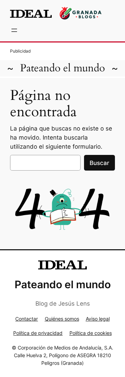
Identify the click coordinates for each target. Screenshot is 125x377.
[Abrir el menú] (14, 30)
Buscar (99, 162)
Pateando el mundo (62, 68)
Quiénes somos (62, 319)
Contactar (26, 319)
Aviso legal (98, 319)
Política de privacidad (37, 333)
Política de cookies (90, 333)
